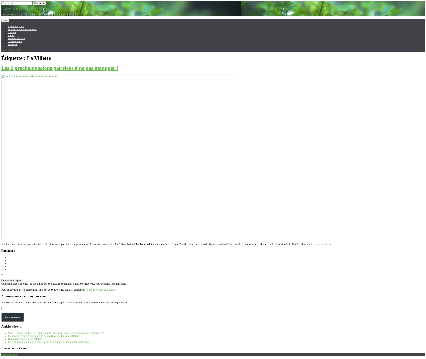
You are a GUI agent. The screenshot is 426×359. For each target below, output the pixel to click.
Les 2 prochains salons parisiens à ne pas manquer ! (59, 68)
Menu (5, 20)
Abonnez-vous (12, 317)
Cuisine (12, 32)
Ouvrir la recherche (11, 50)
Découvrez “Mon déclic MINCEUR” (27, 339)
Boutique (12, 44)
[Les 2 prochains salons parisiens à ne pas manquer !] (117, 238)
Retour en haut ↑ (10, 354)
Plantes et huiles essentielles (22, 29)
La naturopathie (16, 26)
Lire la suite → (323, 244)
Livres (11, 35)
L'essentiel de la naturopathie (16, 8)
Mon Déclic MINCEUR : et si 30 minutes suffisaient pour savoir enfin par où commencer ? (56, 333)
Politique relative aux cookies (101, 289)
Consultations (15, 41)
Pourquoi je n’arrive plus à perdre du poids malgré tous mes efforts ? (44, 336)
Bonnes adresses (16, 38)
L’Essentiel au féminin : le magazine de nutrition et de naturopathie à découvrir (49, 342)
